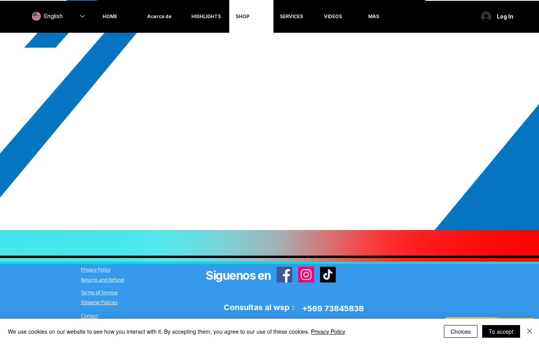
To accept (501, 331)
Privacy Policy (328, 331)
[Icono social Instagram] (306, 274)
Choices (461, 331)
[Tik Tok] (328, 274)
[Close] (529, 331)
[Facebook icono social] (284, 274)
